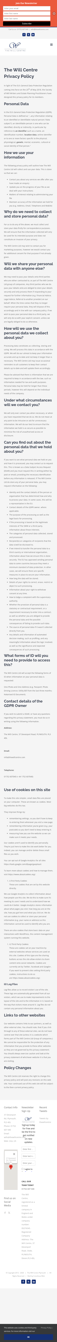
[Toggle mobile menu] (51, 44)
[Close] (14, 1154)
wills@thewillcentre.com (40, 29)
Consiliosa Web (39, 1296)
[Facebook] (5, 1213)
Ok (28, 1337)
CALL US (12, 1141)
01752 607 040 (22, 29)
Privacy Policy (46, 1327)
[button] (11, 1167)
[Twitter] (9, 1213)
